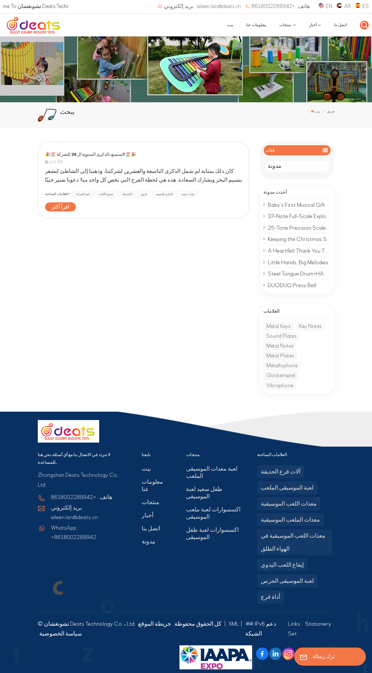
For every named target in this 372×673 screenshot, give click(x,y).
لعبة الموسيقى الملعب (287, 487)
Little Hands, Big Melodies (298, 262)
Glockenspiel (280, 375)
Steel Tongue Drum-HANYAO (299, 273)
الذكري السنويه (164, 194)
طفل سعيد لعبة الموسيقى (204, 493)
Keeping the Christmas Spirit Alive (299, 239)
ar (347, 6)
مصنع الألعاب (105, 194)
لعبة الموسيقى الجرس (287, 581)
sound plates (281, 336)
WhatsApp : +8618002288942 (73, 532)
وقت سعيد (188, 194)
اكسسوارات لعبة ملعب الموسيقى (213, 513)
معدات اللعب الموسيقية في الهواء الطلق (293, 542)
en (329, 6)
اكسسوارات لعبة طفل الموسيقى (212, 534)
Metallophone (282, 366)
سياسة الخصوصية (60, 633)
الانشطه (127, 194)
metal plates (280, 356)
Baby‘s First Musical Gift (296, 205)
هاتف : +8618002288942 (280, 6)
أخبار (313, 25)
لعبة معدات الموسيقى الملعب (212, 472)
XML (234, 624)
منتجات (285, 25)
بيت (230, 25)
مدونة (275, 166)
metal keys (278, 326)
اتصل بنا (340, 25)
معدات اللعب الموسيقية (289, 503)
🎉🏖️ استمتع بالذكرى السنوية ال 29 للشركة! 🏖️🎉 (90, 154)
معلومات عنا (256, 25)
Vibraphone (279, 386)
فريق (144, 194)
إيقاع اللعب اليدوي (282, 565)
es (366, 6)
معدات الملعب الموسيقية (290, 519)
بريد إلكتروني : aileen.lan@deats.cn (202, 6)
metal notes (280, 346)
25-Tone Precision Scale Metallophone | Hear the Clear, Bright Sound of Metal (299, 228)
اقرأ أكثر (60, 207)
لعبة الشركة (82, 194)
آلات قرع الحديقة (280, 471)
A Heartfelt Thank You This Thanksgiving (299, 251)
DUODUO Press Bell (292, 285)
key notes (310, 326)
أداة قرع (270, 597)
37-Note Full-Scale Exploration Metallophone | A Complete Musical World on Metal (299, 216)
